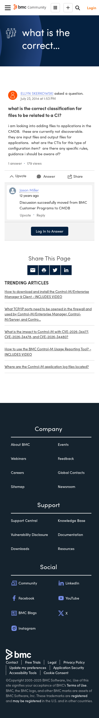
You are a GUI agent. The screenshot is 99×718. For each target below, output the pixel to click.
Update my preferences (27, 667)
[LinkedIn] (66, 270)
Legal (52, 662)
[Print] (44, 270)
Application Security (68, 667)
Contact (12, 662)
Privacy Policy (74, 662)
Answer (49, 176)
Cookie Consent (56, 672)
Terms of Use (77, 685)
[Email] (32, 270)
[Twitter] (55, 270)
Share (78, 176)
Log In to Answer (49, 231)
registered (79, 695)
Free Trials (33, 662)
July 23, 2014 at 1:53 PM (38, 98)
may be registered (27, 700)
